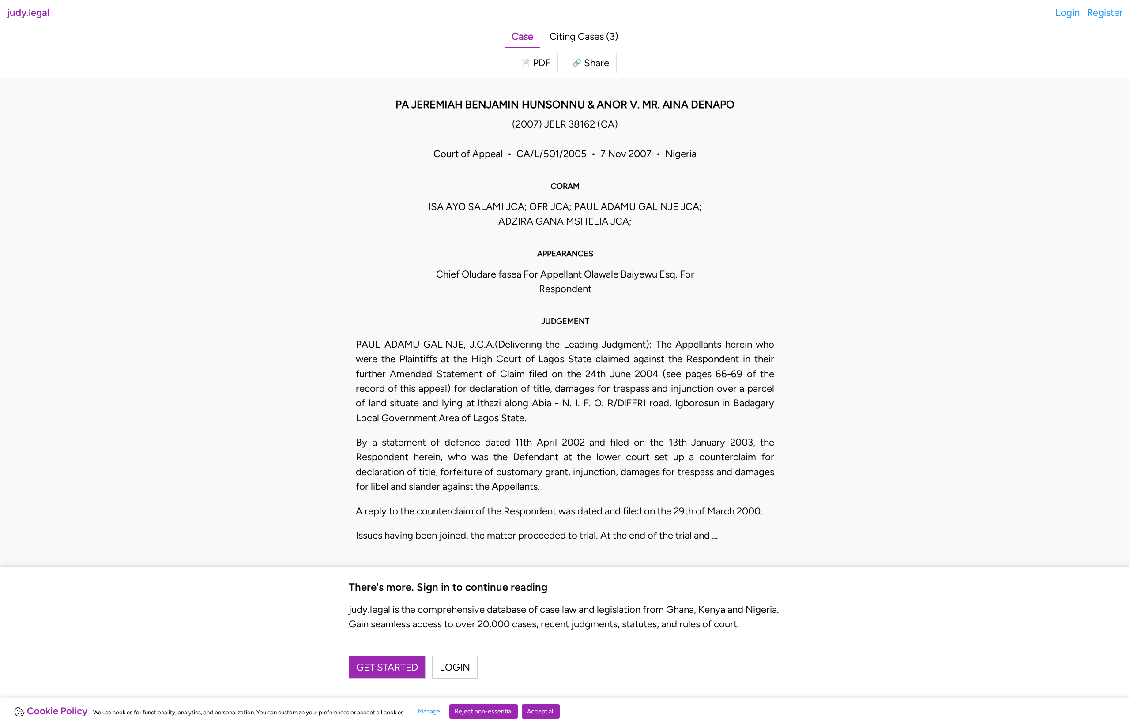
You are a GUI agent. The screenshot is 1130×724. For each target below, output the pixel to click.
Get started (387, 667)
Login (1067, 13)
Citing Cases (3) (584, 36)
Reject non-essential (483, 711)
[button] (591, 63)
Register (1105, 13)
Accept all (540, 711)
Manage (429, 711)
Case (522, 36)
